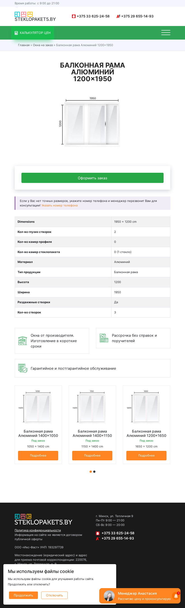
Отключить (54, 595)
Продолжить (23, 595)
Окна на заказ (43, 45)
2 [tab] (94, 472)
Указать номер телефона (60, 205)
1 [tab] (91, 472)
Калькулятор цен (35, 33)
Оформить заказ (92, 178)
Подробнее (38, 455)
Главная (24, 45)
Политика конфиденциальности (38, 530)
